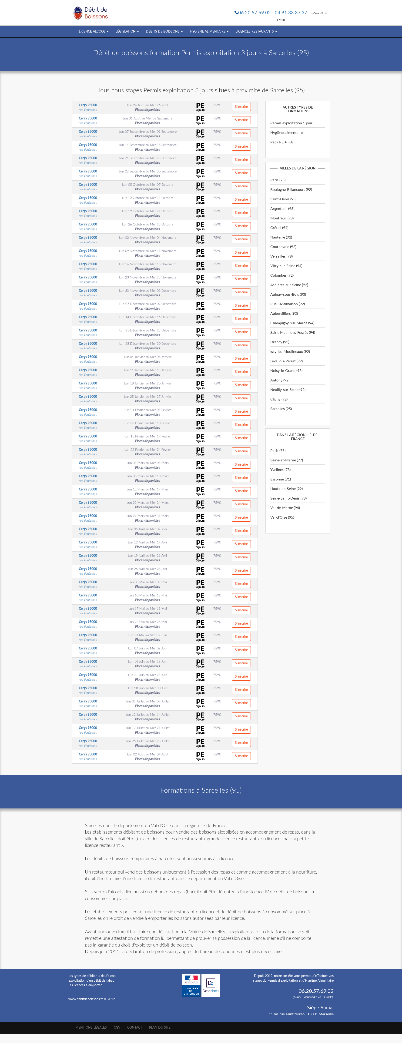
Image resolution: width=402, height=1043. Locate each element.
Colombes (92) (282, 275)
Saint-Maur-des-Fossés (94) (292, 332)
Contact (134, 1027)
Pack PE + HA (281, 142)
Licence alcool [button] (92, 31)
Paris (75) (277, 180)
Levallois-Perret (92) (286, 361)
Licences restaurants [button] (255, 31)
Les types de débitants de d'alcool (92, 976)
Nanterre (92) (281, 237)
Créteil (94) (279, 228)
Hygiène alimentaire (286, 133)
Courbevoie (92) (283, 247)
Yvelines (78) (280, 470)
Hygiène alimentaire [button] (208, 31)
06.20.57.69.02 (254, 12)
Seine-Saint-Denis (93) (288, 498)
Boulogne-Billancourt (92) (291, 190)
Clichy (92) (279, 399)
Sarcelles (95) (281, 409)
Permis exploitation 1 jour (291, 123)
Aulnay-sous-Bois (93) (288, 294)
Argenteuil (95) (282, 209)
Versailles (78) (281, 256)
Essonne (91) (280, 479)
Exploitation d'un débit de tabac (91, 980)
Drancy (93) (279, 342)
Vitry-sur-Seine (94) (286, 266)
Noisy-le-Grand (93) (286, 371)
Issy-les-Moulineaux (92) (290, 352)
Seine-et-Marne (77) (286, 460)
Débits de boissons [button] (163, 31)
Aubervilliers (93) (284, 313)
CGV (117, 1027)
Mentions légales (91, 1027)
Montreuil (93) (282, 218)
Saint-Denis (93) (283, 199)
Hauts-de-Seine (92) (286, 489)
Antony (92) (279, 380)
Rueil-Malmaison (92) (287, 304)
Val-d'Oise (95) (282, 517)
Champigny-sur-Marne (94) (292, 323)
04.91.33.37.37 (291, 12)
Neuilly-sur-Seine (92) (287, 390)
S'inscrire (241, 107)
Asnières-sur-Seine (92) (289, 285)
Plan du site (160, 1027)
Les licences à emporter (85, 985)
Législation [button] (126, 31)
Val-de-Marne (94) (285, 508)
